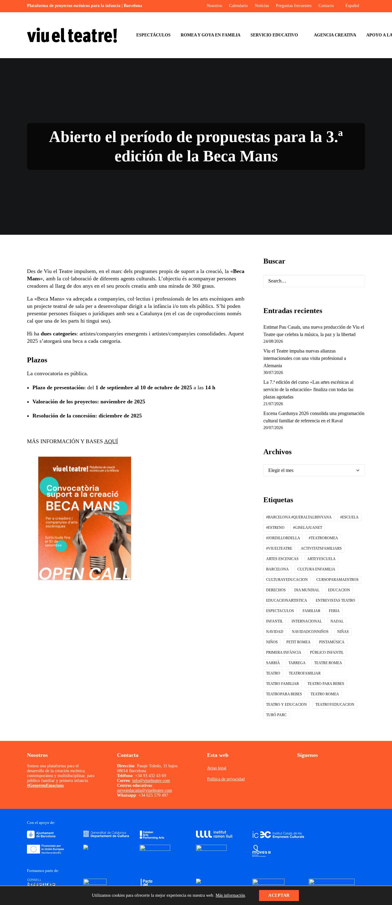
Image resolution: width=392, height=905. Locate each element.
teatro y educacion (286, 704)
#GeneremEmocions (45, 785)
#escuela (349, 517)
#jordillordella (283, 538)
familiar (311, 611)
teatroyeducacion (334, 704)
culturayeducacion (287, 580)
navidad (274, 632)
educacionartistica (286, 600)
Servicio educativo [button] (274, 35)
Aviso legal (216, 768)
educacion (339, 590)
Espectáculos (153, 35)
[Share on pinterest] (135, 627)
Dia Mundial (306, 590)
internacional (307, 621)
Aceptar (279, 895)
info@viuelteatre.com (151, 780)
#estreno (275, 527)
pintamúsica (332, 642)
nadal (337, 621)
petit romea (298, 642)
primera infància (283, 652)
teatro (273, 673)
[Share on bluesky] (159, 627)
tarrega (297, 663)
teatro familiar (282, 684)
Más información (230, 895)
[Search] (314, 281)
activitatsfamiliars (321, 548)
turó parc (276, 715)
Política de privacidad (226, 779)
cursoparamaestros (337, 580)
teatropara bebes (284, 694)
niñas (343, 632)
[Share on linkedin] (143, 627)
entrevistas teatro (335, 600)
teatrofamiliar (305, 673)
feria (334, 611)
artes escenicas (282, 559)
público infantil (327, 652)
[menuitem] (153, 35)
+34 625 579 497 (153, 795)
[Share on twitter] (119, 627)
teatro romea (325, 694)
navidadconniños (310, 632)
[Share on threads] (127, 627)
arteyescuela (321, 559)
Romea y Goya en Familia (210, 35)
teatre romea (328, 663)
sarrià (273, 663)
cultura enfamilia (316, 569)
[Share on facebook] (111, 627)
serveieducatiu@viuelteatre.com (144, 790)
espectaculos (280, 611)
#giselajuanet (307, 527)
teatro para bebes (325, 684)
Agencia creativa (335, 35)
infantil (274, 621)
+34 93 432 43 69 (150, 775)
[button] (355, 282)
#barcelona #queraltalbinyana (299, 517)
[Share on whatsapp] (151, 627)
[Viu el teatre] (72, 35)
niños (272, 642)
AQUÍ (111, 441)
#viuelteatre (279, 548)
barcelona (277, 569)
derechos (276, 590)
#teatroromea (323, 538)
